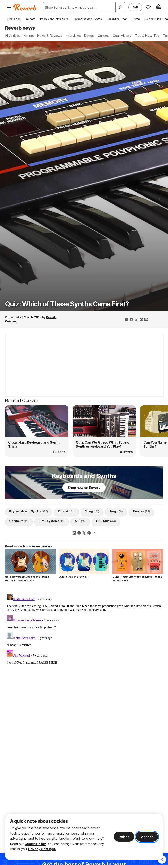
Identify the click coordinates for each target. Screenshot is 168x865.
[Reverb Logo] (25, 7)
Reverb (51, 317)
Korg (116, 511)
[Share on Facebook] (131, 320)
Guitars (30, 18)
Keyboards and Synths (87, 18)
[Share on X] (136, 320)
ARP (80, 521)
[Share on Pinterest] (141, 320)
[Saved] (148, 7)
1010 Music (106, 521)
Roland (66, 511)
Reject (124, 837)
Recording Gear (117, 18)
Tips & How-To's (147, 36)
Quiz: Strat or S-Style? (73, 576)
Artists (29, 36)
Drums (136, 18)
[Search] (120, 7)
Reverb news (20, 28)
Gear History (122, 36)
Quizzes (103, 36)
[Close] (162, 859)
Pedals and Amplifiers (54, 18)
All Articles (12, 36)
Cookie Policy (35, 844)
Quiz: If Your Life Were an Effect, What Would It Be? (137, 578)
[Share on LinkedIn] (126, 320)
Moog (92, 511)
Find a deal (14, 18)
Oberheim (18, 521)
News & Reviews (49, 36)
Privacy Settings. (42, 849)
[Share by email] (146, 320)
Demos (89, 36)
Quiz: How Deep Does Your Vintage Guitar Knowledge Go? (27, 578)
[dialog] (84, 837)
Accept (147, 837)
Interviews (73, 36)
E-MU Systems (52, 521)
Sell (135, 7)
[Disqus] (84, 643)
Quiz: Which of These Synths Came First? (67, 304)
